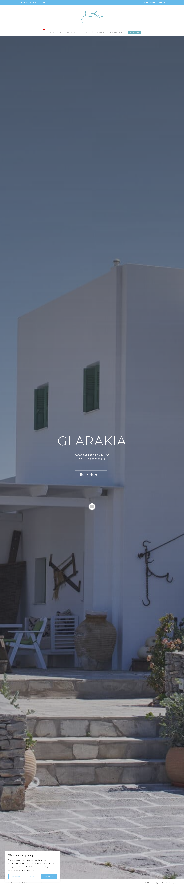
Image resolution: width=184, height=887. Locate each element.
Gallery (86, 32)
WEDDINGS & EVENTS (154, 2)
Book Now (88, 475)
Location (100, 32)
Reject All (32, 876)
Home (52, 32)
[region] (32, 866)
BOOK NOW (134, 32)
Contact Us (116, 32)
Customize (16, 876)
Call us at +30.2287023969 (32, 2)
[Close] (57, 853)
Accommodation (68, 32)
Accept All (49, 876)
